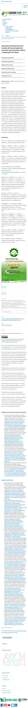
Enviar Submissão (7, 637)
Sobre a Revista (9, 26)
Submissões (8, 27)
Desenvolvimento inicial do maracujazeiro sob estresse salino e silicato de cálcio (15, 619)
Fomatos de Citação (6, 311)
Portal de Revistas (7, 19)
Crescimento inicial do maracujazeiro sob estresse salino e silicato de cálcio (14, 604)
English (4, 688)
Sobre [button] (4, 25)
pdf (4, 287)
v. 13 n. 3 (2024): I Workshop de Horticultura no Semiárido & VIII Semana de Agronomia (13, 38)
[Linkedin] (15, 706)
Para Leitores (5, 675)
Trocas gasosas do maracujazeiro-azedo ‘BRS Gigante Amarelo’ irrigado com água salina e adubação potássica (15, 548)
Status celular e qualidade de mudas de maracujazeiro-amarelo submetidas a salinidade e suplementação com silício (14, 436)
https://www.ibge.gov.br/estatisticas (11, 172)
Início (2, 35)
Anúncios (5, 23)
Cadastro (26, 5)
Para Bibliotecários (6, 679)
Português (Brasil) (6, 692)
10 (9, 627)
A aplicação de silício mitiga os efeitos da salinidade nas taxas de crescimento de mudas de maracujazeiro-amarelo (14, 453)
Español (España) (6, 690)
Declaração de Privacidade (12, 30)
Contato (7, 32)
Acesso (25, 7)
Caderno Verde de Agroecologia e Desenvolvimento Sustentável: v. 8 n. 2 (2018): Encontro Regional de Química (15, 538)
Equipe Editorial (9, 29)
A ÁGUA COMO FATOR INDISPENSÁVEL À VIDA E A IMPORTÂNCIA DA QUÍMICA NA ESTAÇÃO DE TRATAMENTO (15, 534)
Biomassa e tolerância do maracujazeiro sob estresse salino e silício (14, 589)
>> (12, 627)
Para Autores (5, 677)
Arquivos (5, 22)
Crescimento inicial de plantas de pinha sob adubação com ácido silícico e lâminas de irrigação (14, 470)
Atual (4, 20)
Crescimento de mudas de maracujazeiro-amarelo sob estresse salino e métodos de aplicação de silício (14, 422)
